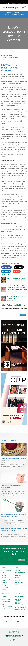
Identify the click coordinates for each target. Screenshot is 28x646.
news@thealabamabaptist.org (14, 640)
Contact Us (4, 572)
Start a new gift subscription (18, 600)
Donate (3, 573)
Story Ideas (4, 596)
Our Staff (4, 577)
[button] (25, 8)
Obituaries (17, 579)
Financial (5, 57)
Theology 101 (18, 580)
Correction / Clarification (7, 606)
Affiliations (4, 580)
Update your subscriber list (20, 607)
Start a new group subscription (18, 603)
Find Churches (5, 587)
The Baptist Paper (19, 1)
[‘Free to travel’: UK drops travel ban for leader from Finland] (3, 298)
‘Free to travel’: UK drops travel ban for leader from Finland (16, 297)
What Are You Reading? (7, 603)
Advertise (4, 584)
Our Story (4, 575)
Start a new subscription (20, 596)
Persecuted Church (19, 582)
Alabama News (18, 575)
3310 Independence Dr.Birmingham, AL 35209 (14, 632)
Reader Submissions (6, 601)
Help (19, 636)
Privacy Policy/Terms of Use (11, 636)
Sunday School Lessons (20, 572)
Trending (14, 14)
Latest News (7, 14)
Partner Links (4, 582)
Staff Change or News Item (7, 598)
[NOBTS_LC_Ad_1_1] (14, 345)
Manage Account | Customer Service (18, 611)
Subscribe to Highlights (20, 609)
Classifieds (21, 14)
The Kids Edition (17, 12)
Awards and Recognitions (7, 579)
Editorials (17, 573)
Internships (4, 585)
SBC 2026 (9, 12)
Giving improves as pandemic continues (13, 458)
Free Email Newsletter (14, 17)
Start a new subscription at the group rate (20, 605)
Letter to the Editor (6, 599)
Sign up (23, 314)
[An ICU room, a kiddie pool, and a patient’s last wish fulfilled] (3, 280)
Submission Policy (6, 608)
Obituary (3, 604)
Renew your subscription (20, 598)
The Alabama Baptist (9, 1)
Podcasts (17, 577)
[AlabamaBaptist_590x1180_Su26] (14, 399)
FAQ (22, 636)
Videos (16, 584)
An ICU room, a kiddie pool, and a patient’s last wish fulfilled (16, 279)
